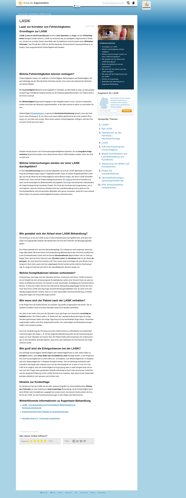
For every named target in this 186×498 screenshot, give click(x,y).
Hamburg (124, 102)
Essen (125, 100)
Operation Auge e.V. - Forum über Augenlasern (41, 418)
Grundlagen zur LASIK (109, 47)
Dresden (128, 98)
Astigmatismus (38, 113)
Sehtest (69, 180)
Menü (78, 6)
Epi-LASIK (107, 128)
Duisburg (113, 100)
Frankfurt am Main (116, 102)
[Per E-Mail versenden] (81, 441)
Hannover (113, 105)
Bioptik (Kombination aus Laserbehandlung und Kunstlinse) (114, 156)
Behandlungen (33, 14)
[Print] (85, 441)
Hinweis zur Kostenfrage (110, 79)
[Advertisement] (52, 60)
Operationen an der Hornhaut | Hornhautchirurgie (112, 135)
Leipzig (122, 105)
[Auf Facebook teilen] (74, 441)
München (127, 105)
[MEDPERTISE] (146, 9)
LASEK (105, 124)
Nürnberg (113, 107)
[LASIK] (116, 32)
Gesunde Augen (23, 14)
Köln (118, 105)
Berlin (112, 98)
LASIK (105, 142)
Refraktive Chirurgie (45, 14)
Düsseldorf (119, 100)
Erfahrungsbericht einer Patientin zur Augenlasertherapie (45, 412)
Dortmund (122, 98)
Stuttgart (119, 107)
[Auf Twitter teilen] (77, 441)
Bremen (116, 98)
